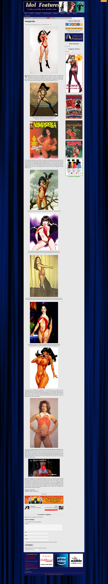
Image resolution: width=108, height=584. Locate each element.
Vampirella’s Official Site (30, 489)
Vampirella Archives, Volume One (32, 491)
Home (26, 13)
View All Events (28, 571)
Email (26, 535)
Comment (26, 523)
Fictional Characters (45, 24)
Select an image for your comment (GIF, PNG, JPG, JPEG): (36, 548)
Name (26, 532)
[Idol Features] (54, 11)
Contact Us (75, 13)
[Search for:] (77, 18)
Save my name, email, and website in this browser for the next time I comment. (41, 542)
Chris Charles (38, 24)
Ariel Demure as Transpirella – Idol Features (34, 517)
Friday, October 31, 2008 (30, 24)
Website (26, 538)
